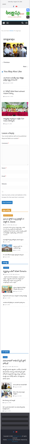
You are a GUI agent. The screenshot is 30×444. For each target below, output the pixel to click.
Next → (25, 66)
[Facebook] (28, 10)
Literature (6, 267)
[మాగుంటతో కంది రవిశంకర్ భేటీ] (6, 385)
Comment (5, 143)
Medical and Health (8, 215)
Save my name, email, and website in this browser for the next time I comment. (14, 196)
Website (4, 184)
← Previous (6, 62)
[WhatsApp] (28, 13)
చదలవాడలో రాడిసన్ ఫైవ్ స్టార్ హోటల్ (14, 362)
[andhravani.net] (4, 23)
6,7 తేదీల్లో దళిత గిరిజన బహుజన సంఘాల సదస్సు (14, 92)
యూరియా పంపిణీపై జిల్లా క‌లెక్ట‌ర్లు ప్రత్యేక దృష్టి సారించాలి (13, 79)
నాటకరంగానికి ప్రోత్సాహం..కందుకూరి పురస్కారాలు (14, 302)
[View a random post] (26, 23)
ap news (5, 357)
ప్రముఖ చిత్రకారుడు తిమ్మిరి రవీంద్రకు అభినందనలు (19, 288)
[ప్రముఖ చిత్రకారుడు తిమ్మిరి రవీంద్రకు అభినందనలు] (7, 289)
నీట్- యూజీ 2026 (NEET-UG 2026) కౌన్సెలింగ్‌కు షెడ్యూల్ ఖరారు (14, 407)
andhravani (14, 225)
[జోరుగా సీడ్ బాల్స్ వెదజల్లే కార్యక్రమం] (6, 394)
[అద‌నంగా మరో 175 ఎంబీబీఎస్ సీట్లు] (7, 248)
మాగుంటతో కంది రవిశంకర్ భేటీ (20, 384)
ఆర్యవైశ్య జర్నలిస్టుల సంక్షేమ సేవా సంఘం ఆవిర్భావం (13, 120)
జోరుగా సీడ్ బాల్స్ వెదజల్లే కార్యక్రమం (18, 392)
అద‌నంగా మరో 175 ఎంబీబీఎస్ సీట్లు (17, 247)
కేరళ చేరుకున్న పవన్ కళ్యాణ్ (9, 400)
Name (4, 168)
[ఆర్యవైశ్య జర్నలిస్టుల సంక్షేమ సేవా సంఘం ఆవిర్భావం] (15, 103)
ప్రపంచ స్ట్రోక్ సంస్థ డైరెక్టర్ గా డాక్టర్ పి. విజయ (13, 220)
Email (4, 176)
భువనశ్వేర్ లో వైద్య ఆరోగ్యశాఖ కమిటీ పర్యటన (13, 239)
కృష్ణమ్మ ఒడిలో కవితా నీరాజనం (14, 271)
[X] (28, 17)
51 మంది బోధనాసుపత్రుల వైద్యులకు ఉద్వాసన (13, 254)
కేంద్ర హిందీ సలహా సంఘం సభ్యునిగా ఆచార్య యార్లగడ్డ (15, 295)
